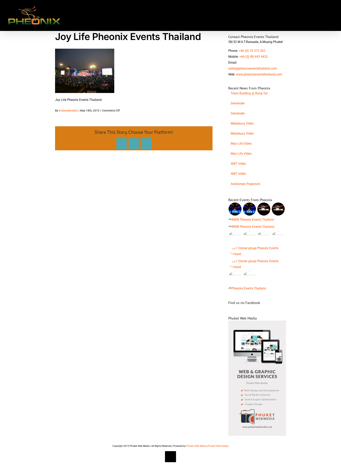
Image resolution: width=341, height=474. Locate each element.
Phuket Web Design (218, 446)
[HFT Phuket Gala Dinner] (257, 264)
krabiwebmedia (68, 110)
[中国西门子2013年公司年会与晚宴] (264, 209)
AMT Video (238, 163)
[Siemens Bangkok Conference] (278, 209)
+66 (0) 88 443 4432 (253, 57)
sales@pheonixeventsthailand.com (252, 68)
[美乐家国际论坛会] (235, 278)
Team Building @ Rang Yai (249, 93)
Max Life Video (241, 143)
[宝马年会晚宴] (251, 219)
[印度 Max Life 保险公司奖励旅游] (249, 209)
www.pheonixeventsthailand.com (259, 74)
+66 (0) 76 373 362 (252, 51)
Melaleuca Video (242, 123)
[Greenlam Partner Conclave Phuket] (278, 237)
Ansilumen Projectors (245, 184)
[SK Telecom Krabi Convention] (249, 237)
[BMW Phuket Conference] (251, 226)
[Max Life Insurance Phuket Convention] (235, 209)
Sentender (238, 103)
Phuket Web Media (196, 446)
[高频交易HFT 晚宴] (257, 251)
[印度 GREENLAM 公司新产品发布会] (264, 237)
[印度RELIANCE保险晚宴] (247, 288)
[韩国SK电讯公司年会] (235, 237)
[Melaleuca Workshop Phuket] (249, 278)
